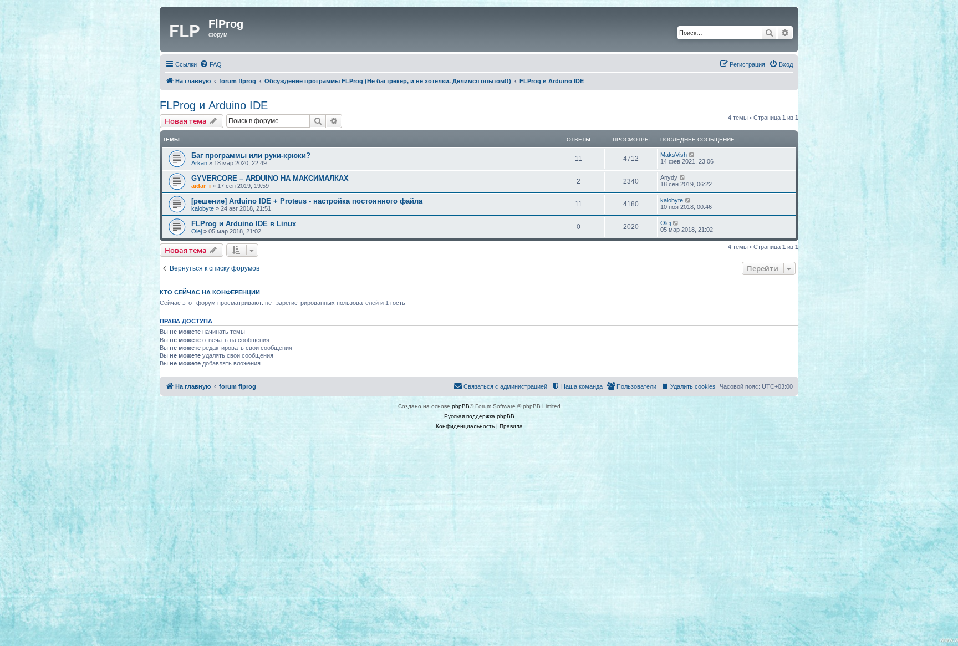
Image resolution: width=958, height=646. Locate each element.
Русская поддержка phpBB (479, 416)
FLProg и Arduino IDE (214, 105)
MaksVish (673, 154)
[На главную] (185, 29)
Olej (196, 231)
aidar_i (201, 185)
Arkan (199, 163)
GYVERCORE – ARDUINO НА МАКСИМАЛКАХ (270, 178)
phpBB (461, 406)
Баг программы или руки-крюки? (250, 155)
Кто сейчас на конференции (210, 292)
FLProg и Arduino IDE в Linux (243, 224)
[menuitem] (211, 64)
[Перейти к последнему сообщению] (692, 154)
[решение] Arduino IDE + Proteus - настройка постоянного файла (306, 201)
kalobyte (202, 208)
